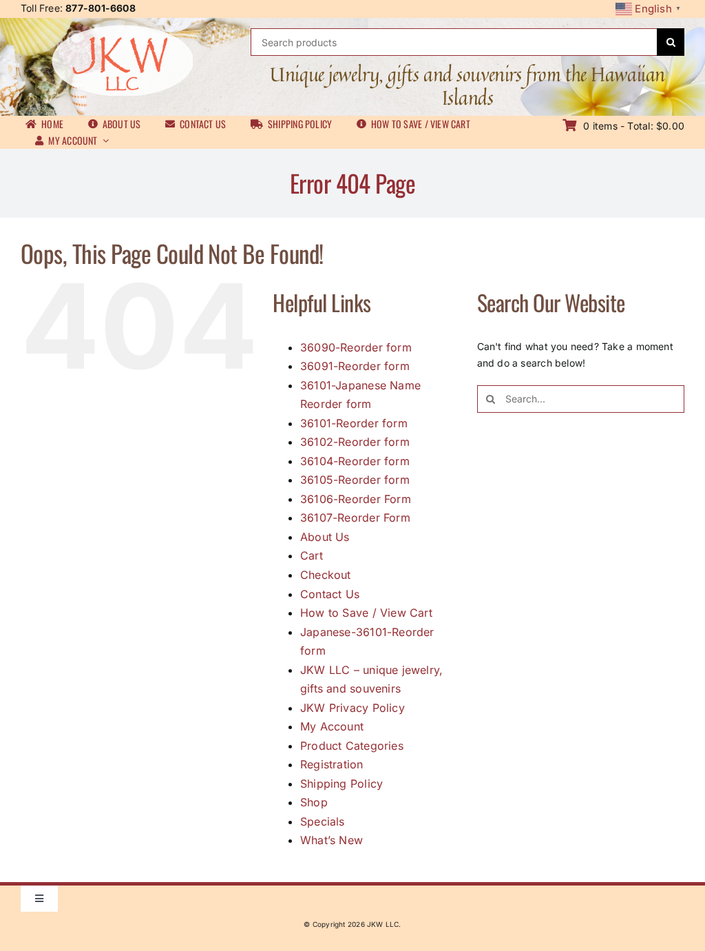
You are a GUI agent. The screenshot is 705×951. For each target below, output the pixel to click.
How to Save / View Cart (366, 613)
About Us (325, 537)
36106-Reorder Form (355, 499)
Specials (322, 821)
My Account (332, 726)
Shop (314, 802)
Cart (311, 555)
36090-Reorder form (356, 347)
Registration (332, 764)
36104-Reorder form (355, 461)
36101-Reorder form (354, 423)
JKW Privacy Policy (352, 708)
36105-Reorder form (355, 480)
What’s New (331, 840)
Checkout (325, 575)
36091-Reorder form (355, 366)
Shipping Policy (341, 783)
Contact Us (329, 594)
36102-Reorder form (355, 442)
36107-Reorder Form (355, 517)
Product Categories (351, 746)
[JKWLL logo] (122, 29)
